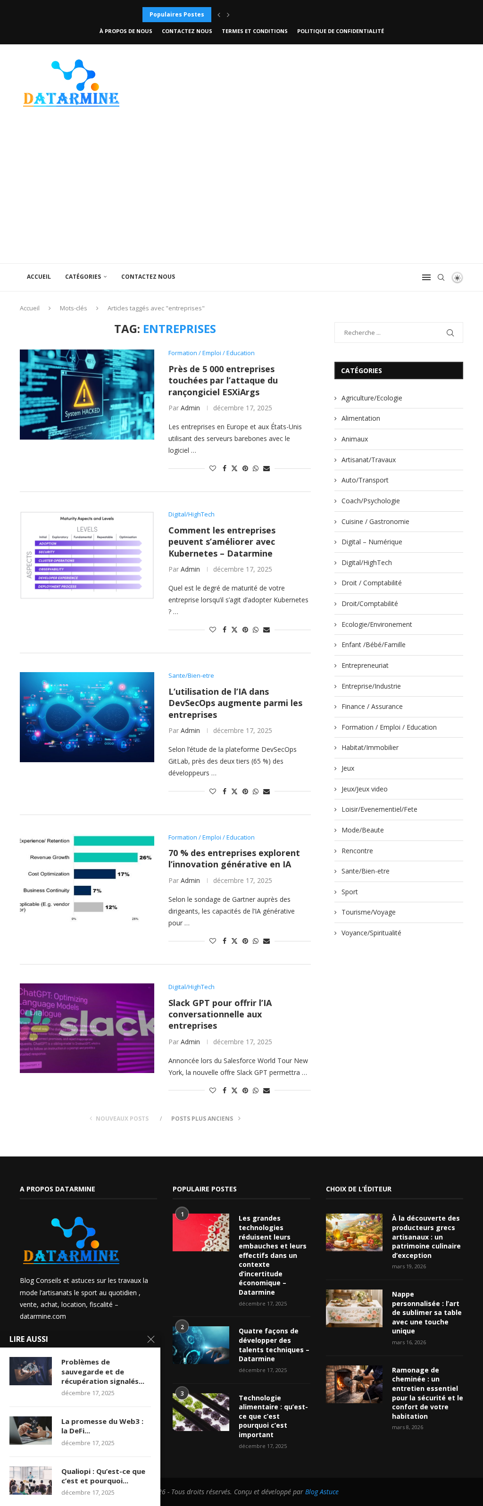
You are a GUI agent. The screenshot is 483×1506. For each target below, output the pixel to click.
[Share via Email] (266, 468)
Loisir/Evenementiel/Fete (379, 809)
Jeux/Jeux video (364, 788)
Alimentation (360, 418)
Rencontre (357, 850)
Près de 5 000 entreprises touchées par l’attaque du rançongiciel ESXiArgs (223, 380)
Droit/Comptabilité (369, 603)
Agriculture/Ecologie (371, 397)
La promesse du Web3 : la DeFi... (102, 1425)
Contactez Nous (148, 277)
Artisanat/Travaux (368, 459)
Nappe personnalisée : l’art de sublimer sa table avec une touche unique (427, 1312)
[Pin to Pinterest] (245, 468)
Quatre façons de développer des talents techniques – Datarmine (274, 1344)
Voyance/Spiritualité (371, 932)
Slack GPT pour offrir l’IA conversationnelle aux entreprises (220, 1014)
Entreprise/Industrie (371, 686)
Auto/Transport (365, 479)
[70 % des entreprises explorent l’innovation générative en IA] (87, 879)
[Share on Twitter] (234, 468)
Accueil (39, 277)
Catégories (83, 277)
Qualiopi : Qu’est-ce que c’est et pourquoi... (103, 1475)
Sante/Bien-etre (365, 870)
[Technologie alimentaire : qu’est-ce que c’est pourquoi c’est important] (201, 1412)
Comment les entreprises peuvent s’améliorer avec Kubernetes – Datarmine (221, 541)
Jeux (347, 768)
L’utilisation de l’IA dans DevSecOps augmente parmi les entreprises (235, 703)
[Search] (441, 277)
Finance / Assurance (372, 706)
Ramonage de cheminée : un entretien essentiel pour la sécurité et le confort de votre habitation (427, 1393)
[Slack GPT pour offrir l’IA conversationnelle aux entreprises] (87, 1028)
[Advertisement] (241, 192)
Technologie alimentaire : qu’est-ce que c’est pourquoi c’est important (273, 1416)
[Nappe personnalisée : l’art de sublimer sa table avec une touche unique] (354, 1308)
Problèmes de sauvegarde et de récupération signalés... (102, 1371)
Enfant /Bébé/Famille (373, 644)
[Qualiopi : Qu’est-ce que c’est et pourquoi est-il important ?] (30, 1480)
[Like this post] (212, 468)
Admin (190, 407)
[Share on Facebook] (224, 468)
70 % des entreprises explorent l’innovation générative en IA (234, 858)
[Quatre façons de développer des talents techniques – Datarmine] (201, 1345)
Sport (349, 891)
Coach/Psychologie (370, 500)
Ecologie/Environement (376, 624)
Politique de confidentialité (340, 30)
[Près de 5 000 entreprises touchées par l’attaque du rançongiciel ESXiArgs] (87, 394)
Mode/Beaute (362, 829)
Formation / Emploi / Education (389, 727)
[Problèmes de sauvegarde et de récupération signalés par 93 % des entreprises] (30, 1371)
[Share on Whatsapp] (255, 468)
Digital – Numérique (371, 541)
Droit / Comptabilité (371, 582)
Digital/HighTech (366, 562)
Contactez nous (187, 30)
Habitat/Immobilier (370, 747)
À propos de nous (126, 30)
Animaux (354, 438)
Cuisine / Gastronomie (375, 521)
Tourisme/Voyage (368, 911)
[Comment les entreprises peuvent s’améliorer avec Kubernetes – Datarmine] (87, 555)
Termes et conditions (255, 30)
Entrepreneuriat (365, 665)
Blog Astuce (322, 1491)
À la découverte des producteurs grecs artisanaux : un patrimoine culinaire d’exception (426, 1236)
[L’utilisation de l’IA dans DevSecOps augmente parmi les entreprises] (87, 717)
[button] (219, 14)
